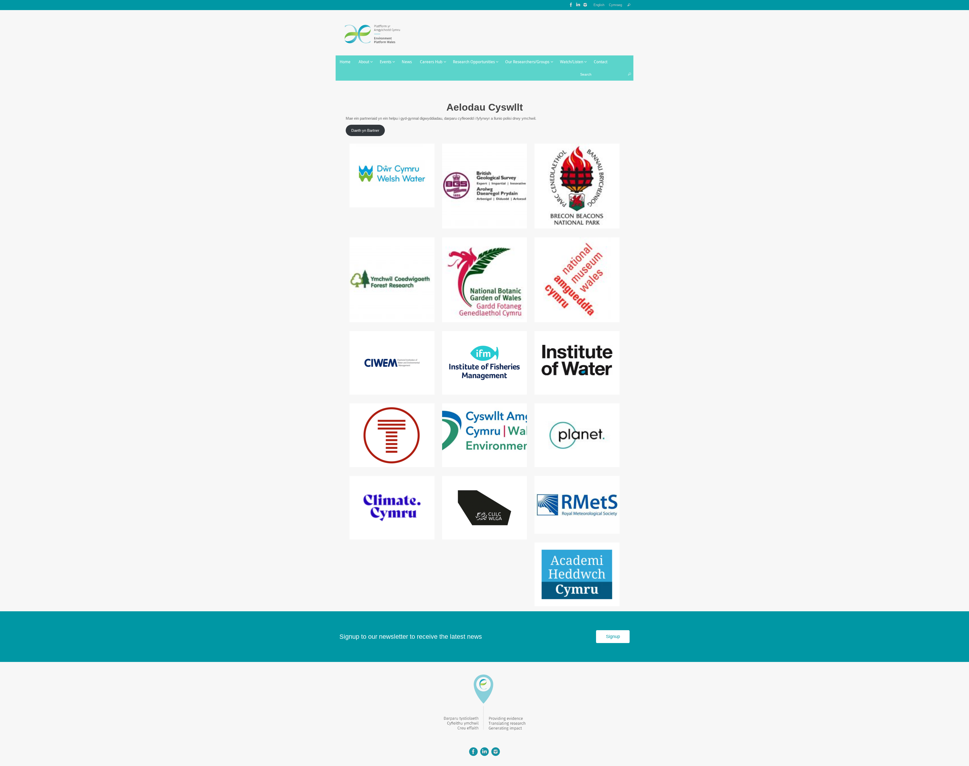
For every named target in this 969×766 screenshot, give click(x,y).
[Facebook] (571, 4)
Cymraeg (615, 5)
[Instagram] (585, 4)
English (599, 5)
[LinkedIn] (578, 4)
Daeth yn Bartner (365, 130)
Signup (613, 636)
